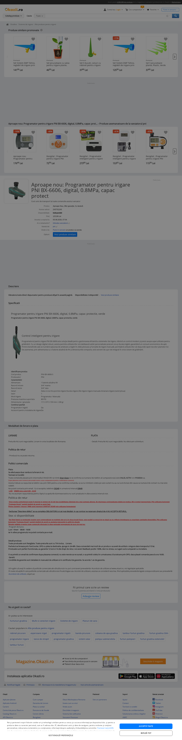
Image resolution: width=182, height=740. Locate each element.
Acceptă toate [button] (146, 726)
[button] (61, 734)
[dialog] (91, 729)
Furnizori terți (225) (105, 728)
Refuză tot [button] (146, 733)
